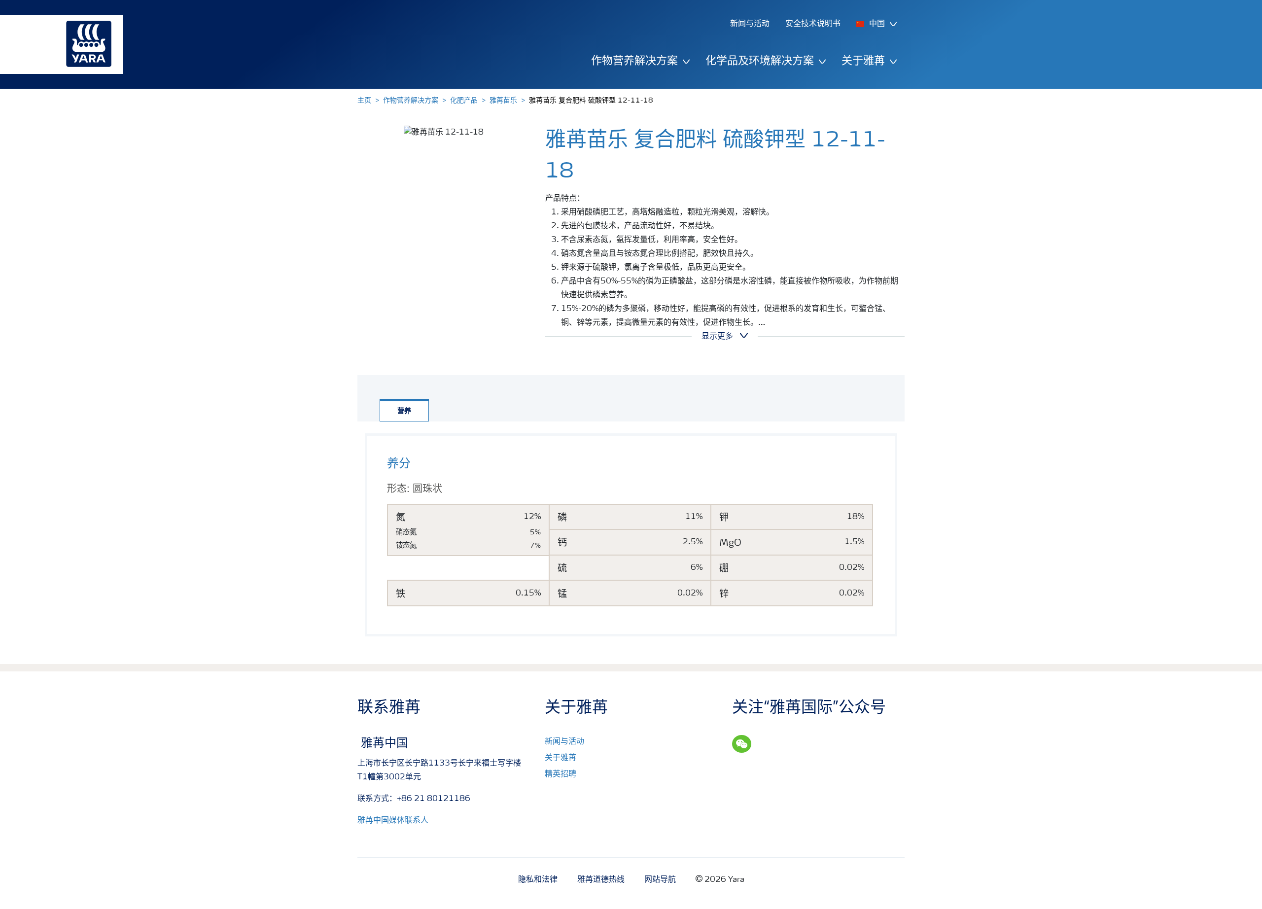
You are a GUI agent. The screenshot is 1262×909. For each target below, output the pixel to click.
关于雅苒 (560, 758)
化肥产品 (464, 100)
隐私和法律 (538, 880)
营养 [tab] (404, 411)
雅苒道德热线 (601, 880)
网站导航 (660, 880)
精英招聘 (560, 774)
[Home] (56, 44)
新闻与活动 (564, 742)
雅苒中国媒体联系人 (392, 821)
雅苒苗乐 (503, 100)
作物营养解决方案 (410, 100)
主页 (364, 100)
